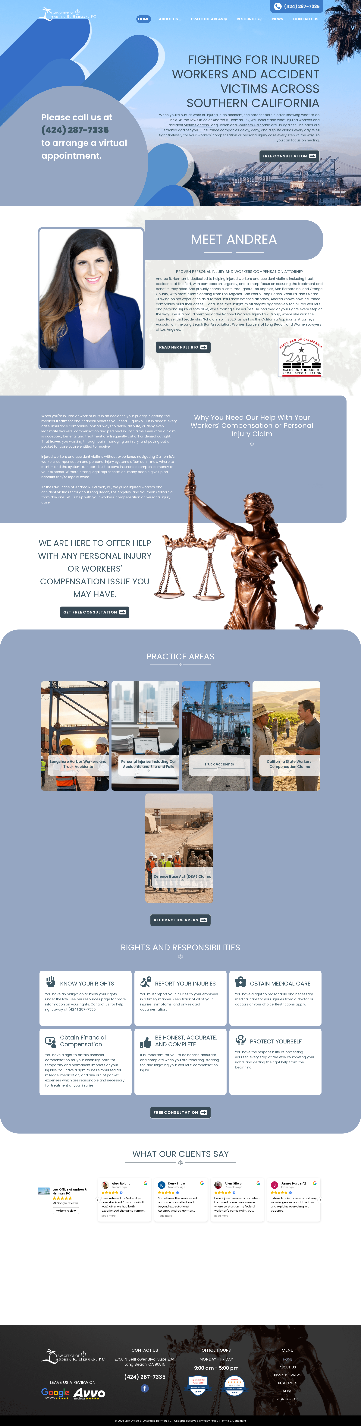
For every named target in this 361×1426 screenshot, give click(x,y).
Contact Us (306, 19)
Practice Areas (207, 19)
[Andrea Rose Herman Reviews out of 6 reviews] (234, 1395)
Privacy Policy (209, 1421)
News (277, 19)
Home (143, 19)
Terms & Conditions (233, 1421)
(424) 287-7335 (82, 1009)
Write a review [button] (66, 1211)
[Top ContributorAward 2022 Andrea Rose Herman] (197, 1395)
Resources (248, 19)
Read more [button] (109, 1216)
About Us (168, 19)
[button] (320, 1200)
